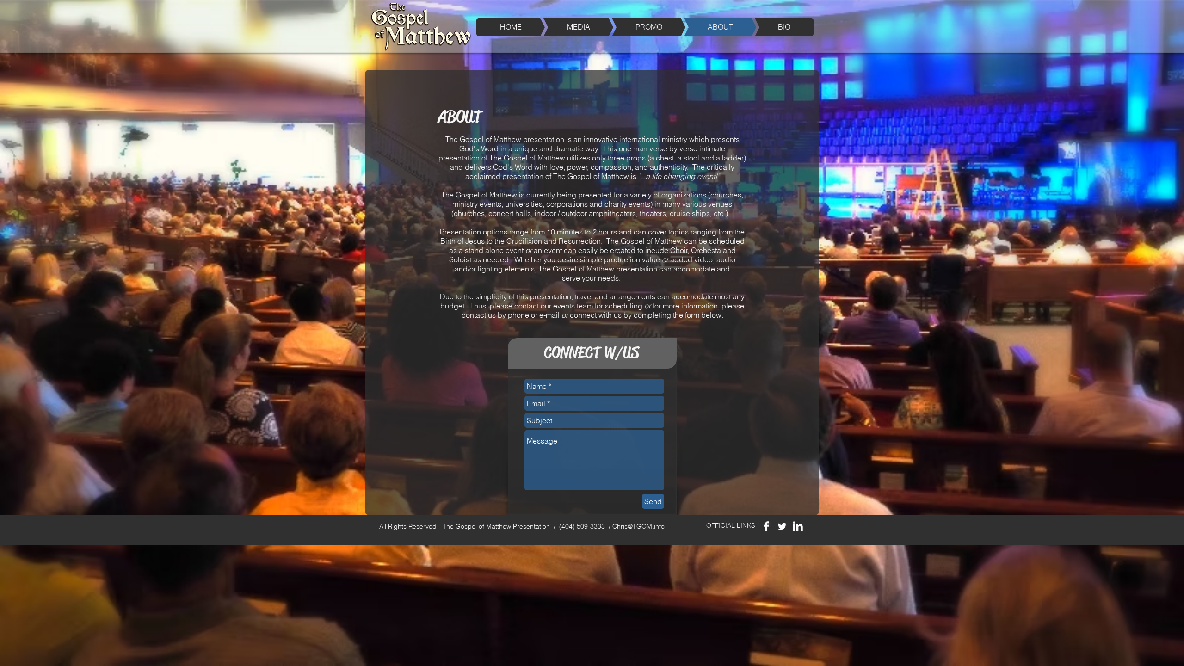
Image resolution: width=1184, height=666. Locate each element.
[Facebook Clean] (766, 526)
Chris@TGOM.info (638, 526)
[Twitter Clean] (782, 526)
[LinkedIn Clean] (798, 526)
